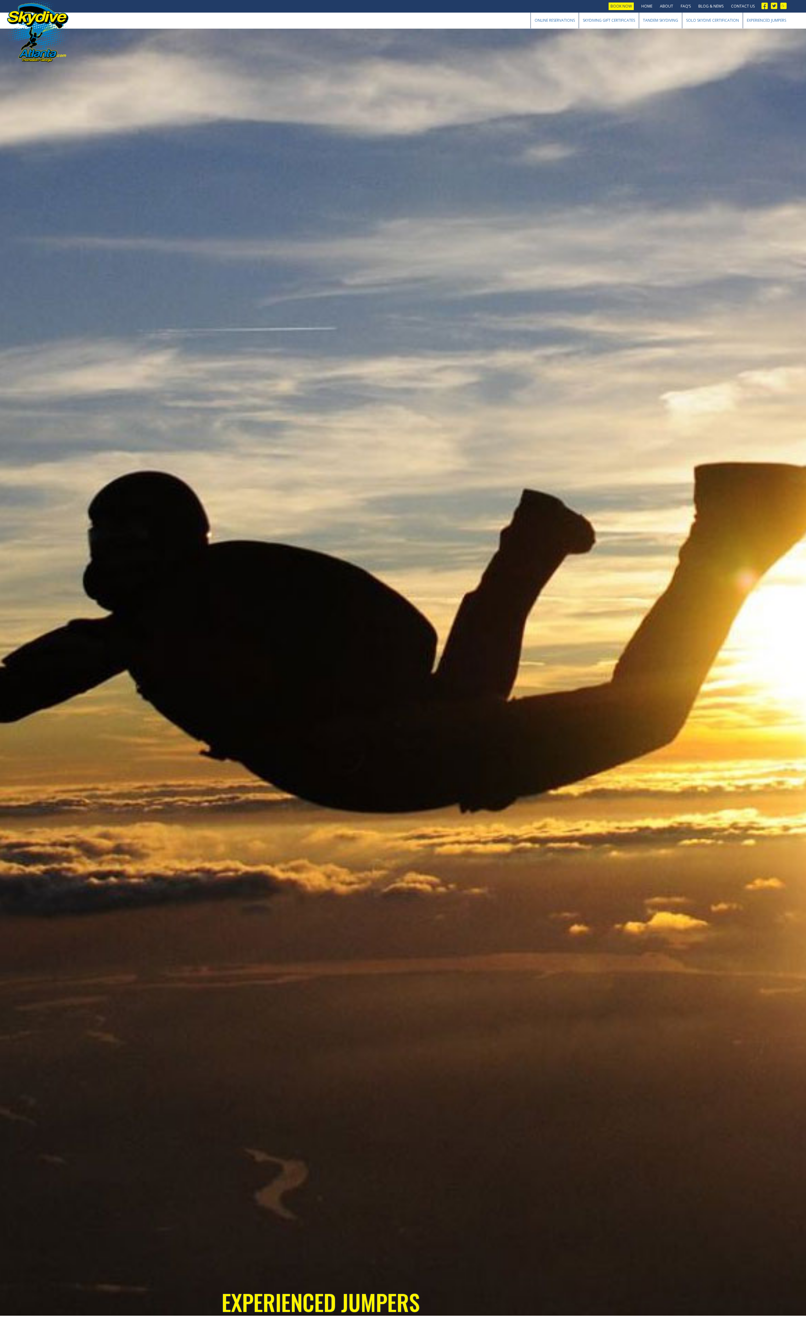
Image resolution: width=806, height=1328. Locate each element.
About (666, 6)
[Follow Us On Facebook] (766, 5)
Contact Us (743, 6)
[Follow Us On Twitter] (775, 5)
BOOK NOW (621, 6)
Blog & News (711, 6)
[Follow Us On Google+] (785, 5)
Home (646, 6)
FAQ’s (686, 6)
